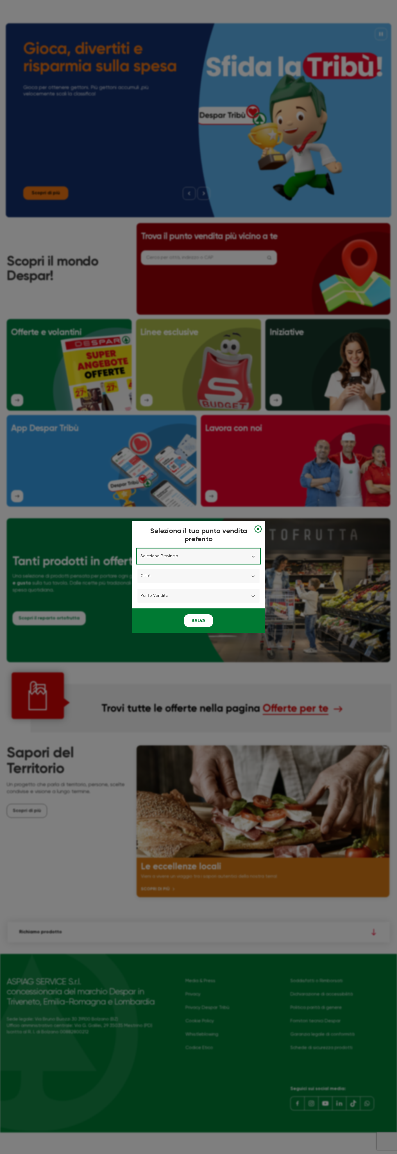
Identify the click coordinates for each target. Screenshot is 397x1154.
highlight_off (258, 529)
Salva (198, 621)
